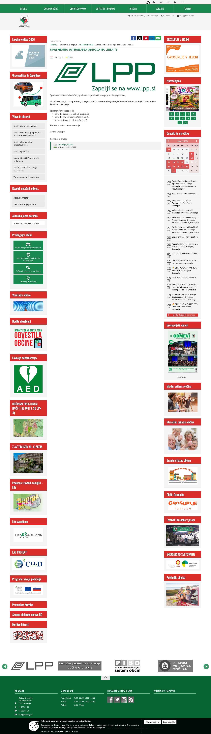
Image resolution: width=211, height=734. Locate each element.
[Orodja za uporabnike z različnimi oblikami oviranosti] (148, 3)
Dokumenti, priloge (58, 138)
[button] (4, 666)
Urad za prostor (21, 151)
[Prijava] (175, 2)
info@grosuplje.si (186, 15)
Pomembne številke (22, 604)
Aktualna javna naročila (25, 215)
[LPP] (32, 666)
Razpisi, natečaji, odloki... (25, 188)
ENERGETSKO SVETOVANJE (181, 554)
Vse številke (181, 377)
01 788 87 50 (168, 15)
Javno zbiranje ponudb (24, 204)
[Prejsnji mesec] (169, 141)
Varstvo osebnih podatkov (26, 176)
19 (178, 162)
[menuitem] (23, 8)
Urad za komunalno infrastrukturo (23, 143)
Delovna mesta (20, 197)
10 (193, 118)
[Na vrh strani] (105, 678)
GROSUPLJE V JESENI (178, 39)
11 (180, 122)
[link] (133, 38)
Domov (54, 44)
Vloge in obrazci (21, 116)
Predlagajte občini (22, 235)
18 (174, 162)
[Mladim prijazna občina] (175, 666)
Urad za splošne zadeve (24, 125)
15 (192, 158)
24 (169, 166)
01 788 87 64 (24, 711)
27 (169, 149)
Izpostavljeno (174, 81)
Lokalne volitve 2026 (23, 39)
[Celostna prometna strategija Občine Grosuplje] (80, 666)
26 (178, 166)
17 (169, 162)
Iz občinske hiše (86, 44)
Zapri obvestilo (169, 722)
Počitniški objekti (176, 577)
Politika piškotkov (71, 731)
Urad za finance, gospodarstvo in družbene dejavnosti (28, 134)
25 (174, 166)
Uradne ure (67, 690)
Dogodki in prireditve (178, 133)
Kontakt (19, 690)
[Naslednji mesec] (196, 141)
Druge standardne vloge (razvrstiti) (25, 169)
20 (182, 162)
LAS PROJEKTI (19, 552)
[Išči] (183, 2)
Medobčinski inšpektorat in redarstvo (26, 159)
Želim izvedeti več (152, 722)
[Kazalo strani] (154, 2)
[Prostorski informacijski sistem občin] (127, 666)
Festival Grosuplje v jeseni (181, 520)
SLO (160, 2)
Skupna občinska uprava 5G (27, 614)
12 (185, 122)
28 (187, 166)
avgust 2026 (182, 141)
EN (168, 2)
